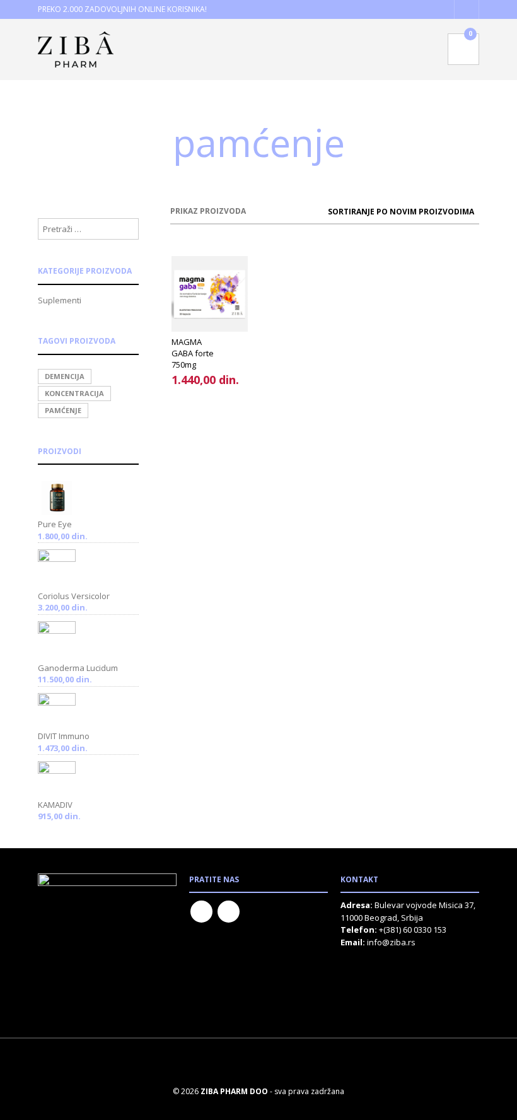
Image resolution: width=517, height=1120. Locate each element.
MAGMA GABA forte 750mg (192, 353)
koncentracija (74, 393)
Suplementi (59, 300)
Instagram (228, 911)
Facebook (201, 911)
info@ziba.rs (391, 942)
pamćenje (63, 410)
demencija (64, 376)
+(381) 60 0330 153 (412, 929)
